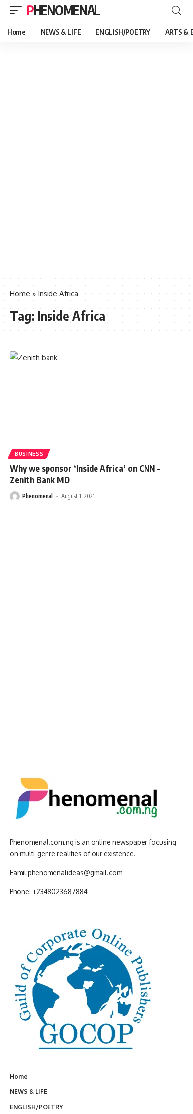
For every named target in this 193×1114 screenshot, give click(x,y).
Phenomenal (63, 10)
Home (20, 293)
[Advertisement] (96, 173)
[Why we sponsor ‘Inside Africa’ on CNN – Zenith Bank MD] (96, 403)
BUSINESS (29, 454)
